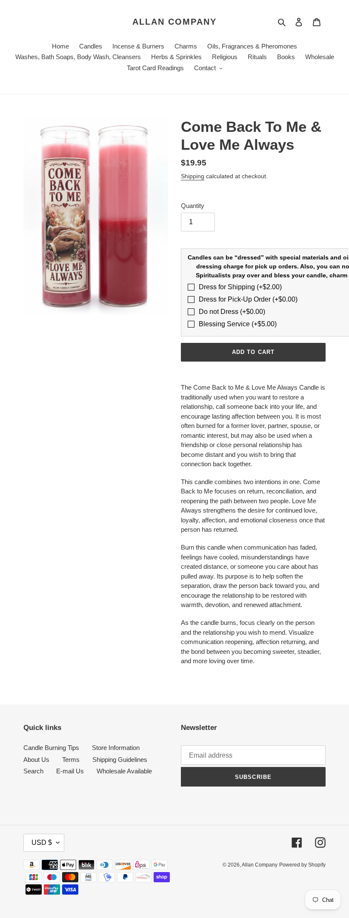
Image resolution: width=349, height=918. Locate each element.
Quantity (192, 205)
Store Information (116, 747)
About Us (36, 759)
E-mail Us (70, 771)
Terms (71, 759)
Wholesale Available (124, 771)
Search (33, 771)
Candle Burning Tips (51, 747)
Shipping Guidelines (119, 759)
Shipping (192, 176)
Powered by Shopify (302, 865)
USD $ (41, 842)
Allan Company (174, 21)
